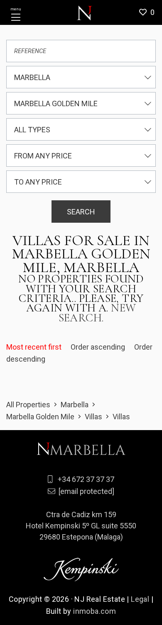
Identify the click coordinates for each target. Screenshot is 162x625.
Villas (93, 416)
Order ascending (99, 347)
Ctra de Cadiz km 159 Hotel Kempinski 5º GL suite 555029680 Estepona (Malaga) (81, 525)
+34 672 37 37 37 (86, 479)
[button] (149, 12)
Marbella (74, 404)
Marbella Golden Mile (40, 416)
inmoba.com (94, 611)
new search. (97, 312)
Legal (140, 599)
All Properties (28, 404)
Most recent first (34, 347)
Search (81, 211)
